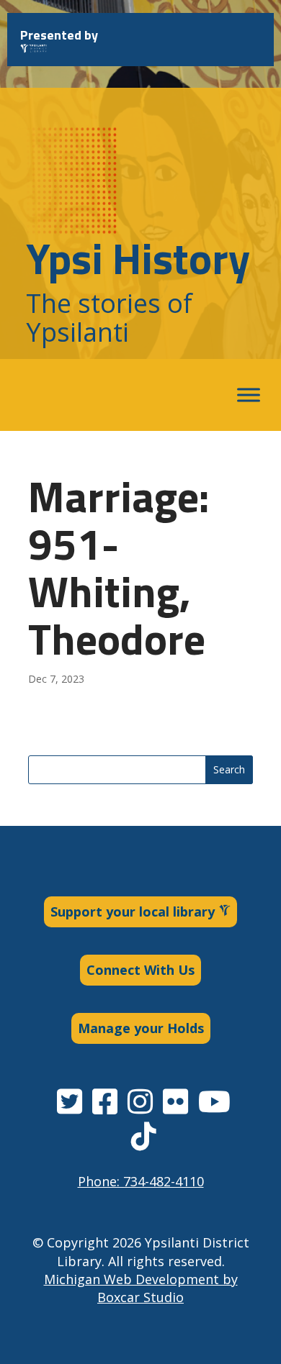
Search (229, 769)
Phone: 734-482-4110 (141, 1181)
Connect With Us (140, 969)
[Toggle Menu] (248, 395)
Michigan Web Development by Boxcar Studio (141, 1288)
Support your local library (134, 911)
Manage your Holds (141, 1028)
